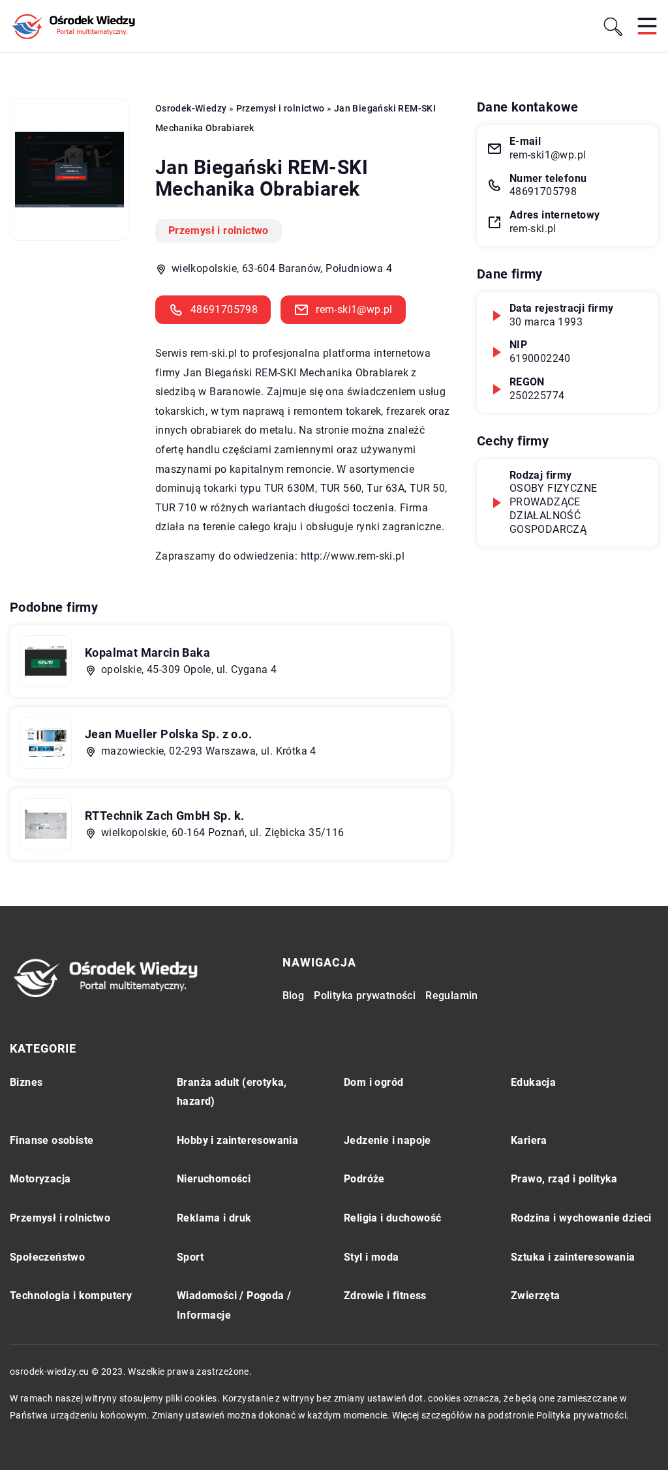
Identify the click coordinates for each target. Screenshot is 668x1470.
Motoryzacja (40, 1179)
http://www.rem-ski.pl (352, 556)
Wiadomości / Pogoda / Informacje (234, 1305)
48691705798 (224, 309)
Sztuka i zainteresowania (573, 1257)
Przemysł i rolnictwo (218, 230)
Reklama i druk (214, 1218)
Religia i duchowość (393, 1218)
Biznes (26, 1082)
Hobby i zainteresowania (237, 1140)
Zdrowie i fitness (385, 1295)
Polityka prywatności (365, 995)
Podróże (364, 1179)
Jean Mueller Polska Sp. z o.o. (168, 734)
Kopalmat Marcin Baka (147, 652)
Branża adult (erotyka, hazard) (232, 1092)
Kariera (529, 1140)
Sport (190, 1257)
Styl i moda (371, 1257)
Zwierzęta (535, 1295)
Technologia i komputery (71, 1295)
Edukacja (533, 1082)
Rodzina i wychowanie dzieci (581, 1218)
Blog (293, 995)
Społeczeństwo (47, 1257)
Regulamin (451, 995)
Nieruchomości (213, 1179)
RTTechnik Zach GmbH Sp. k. (164, 815)
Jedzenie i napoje (387, 1140)
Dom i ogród (373, 1082)
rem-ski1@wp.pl (354, 309)
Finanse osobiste (51, 1140)
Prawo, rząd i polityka (564, 1179)
